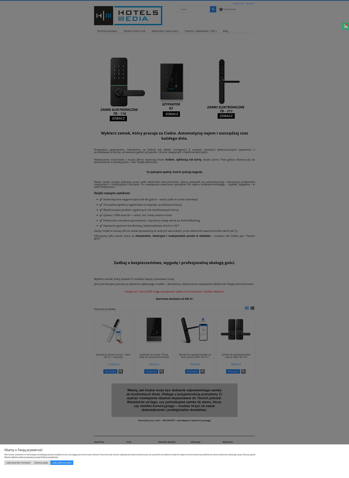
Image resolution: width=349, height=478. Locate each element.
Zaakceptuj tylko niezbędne (18, 463)
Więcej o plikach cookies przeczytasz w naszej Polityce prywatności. (31, 457)
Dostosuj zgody (41, 463)
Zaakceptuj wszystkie (61, 463)
